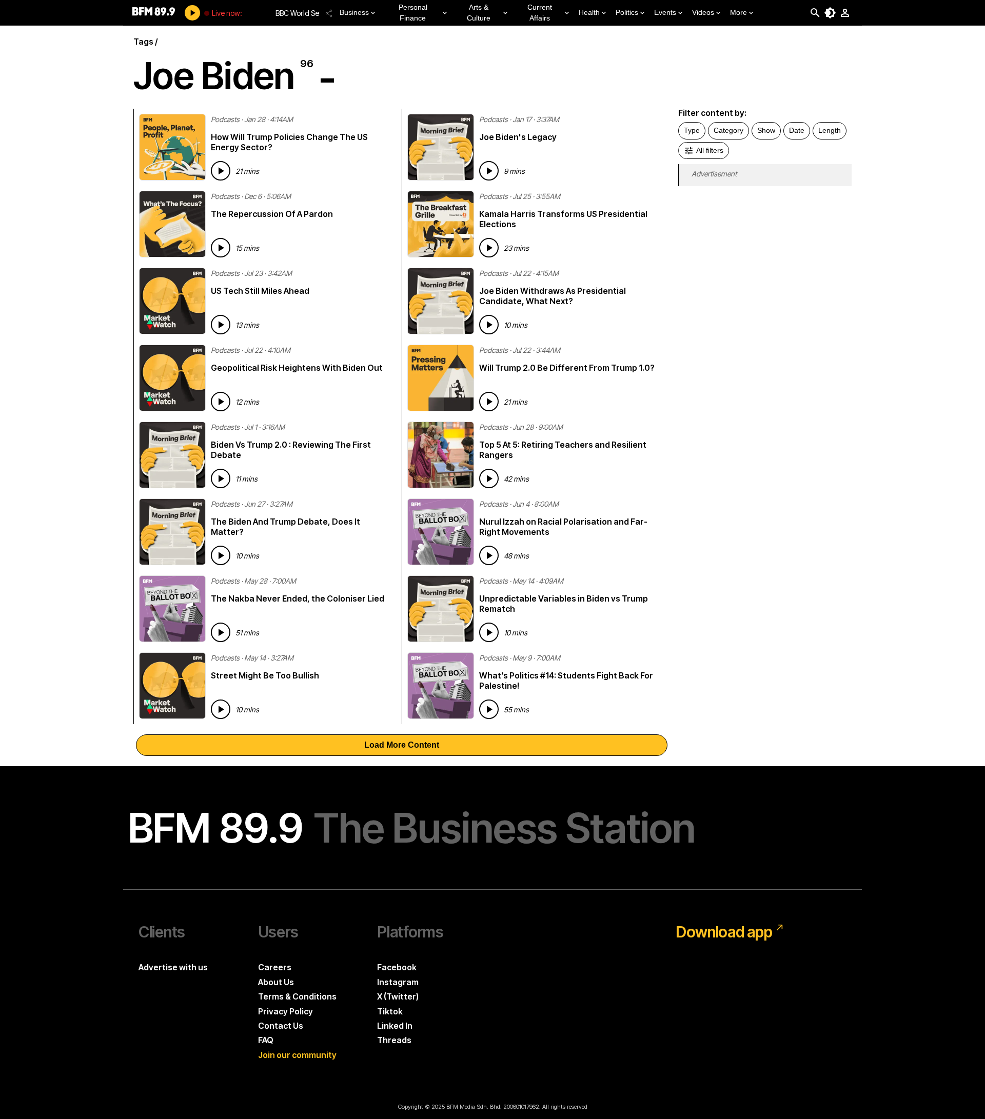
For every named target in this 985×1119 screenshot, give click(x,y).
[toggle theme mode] (830, 13)
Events (665, 12)
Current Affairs (539, 12)
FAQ (265, 1040)
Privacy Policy (285, 1011)
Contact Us (280, 1026)
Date (796, 130)
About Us (276, 982)
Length (829, 130)
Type (692, 130)
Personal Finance (413, 12)
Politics (627, 12)
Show (766, 130)
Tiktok (390, 1011)
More (738, 12)
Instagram (398, 982)
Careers (274, 967)
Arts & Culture (478, 12)
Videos (703, 12)
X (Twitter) (398, 996)
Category (728, 130)
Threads (394, 1040)
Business (354, 12)
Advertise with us (173, 967)
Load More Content (401, 745)
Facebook (397, 967)
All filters (709, 150)
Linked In (394, 1026)
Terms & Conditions (297, 996)
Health (589, 12)
